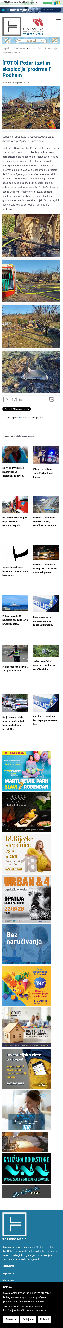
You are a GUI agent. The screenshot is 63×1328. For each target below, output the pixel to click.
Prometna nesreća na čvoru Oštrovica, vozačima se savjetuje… (45, 521)
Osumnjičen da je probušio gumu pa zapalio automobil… (43, 621)
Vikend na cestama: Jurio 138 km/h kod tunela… (43, 473)
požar (15, 417)
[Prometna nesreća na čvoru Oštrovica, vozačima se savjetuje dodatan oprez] (46, 504)
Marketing (8, 1280)
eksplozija (25, 417)
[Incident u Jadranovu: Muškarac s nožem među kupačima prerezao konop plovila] (15, 553)
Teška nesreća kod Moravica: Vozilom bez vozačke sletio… (44, 665)
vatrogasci (36, 417)
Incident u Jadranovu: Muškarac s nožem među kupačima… (15, 571)
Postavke (11, 1319)
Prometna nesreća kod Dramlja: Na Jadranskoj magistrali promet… (45, 568)
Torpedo (6, 48)
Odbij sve (28, 1319)
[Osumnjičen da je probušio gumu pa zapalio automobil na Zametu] (46, 603)
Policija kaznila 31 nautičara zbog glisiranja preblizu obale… (15, 620)
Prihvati (44, 1319)
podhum (7, 417)
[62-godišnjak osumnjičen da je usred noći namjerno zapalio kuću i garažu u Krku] (15, 504)
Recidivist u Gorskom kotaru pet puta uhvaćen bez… (45, 720)
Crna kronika (19, 48)
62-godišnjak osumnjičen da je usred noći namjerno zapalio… (15, 521)
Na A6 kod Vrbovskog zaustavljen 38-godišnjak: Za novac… (13, 472)
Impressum (8, 1273)
